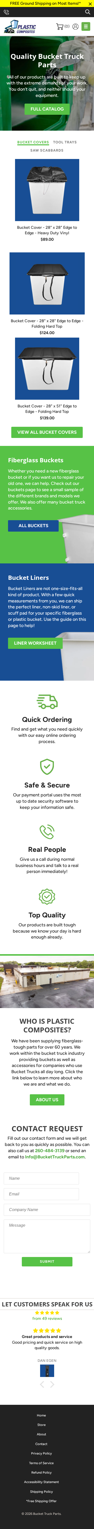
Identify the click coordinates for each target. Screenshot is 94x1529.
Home (41, 1415)
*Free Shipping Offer (41, 1501)
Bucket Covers (33, 142)
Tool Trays (65, 142)
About (41, 1434)
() (66, 26)
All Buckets (33, 525)
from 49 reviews (47, 1318)
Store (41, 1425)
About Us (47, 1099)
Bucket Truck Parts (47, 1514)
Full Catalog (47, 109)
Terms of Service (41, 1463)
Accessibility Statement (41, 1482)
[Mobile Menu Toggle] (85, 26)
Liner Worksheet (35, 643)
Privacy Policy (41, 1453)
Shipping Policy (41, 1491)
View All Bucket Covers (47, 432)
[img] (47, 1313)
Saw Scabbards (47, 150)
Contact (41, 1444)
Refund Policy (41, 1472)
